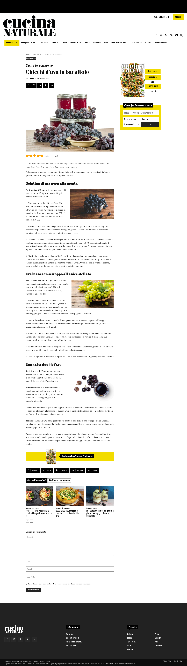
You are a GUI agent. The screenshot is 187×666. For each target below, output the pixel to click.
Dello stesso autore (59, 480)
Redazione (30, 78)
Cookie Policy (178, 661)
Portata (145, 119)
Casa (106, 42)
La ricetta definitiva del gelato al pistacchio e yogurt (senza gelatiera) (100, 513)
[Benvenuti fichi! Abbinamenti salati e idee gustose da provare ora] (39, 496)
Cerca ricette (136, 42)
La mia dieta (43, 42)
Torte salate (131, 642)
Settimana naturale (119, 42)
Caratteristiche (130, 119)
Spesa (54, 42)
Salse (129, 645)
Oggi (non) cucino (28, 42)
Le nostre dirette (162, 42)
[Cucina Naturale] (29, 37)
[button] (181, 35)
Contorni (158, 638)
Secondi (130, 638)
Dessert (130, 649)
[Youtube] (176, 35)
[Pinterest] (166, 35)
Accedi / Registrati (161, 17)
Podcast (148, 42)
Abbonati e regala (72, 638)
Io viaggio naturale (93, 42)
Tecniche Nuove (71, 645)
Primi (157, 634)
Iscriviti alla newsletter (74, 642)
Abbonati (178, 17)
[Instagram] (161, 35)
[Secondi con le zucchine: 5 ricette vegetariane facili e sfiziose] (70, 496)
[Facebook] (155, 35)
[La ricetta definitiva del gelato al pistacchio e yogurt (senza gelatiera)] (100, 496)
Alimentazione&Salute (71, 42)
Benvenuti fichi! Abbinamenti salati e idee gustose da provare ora (39, 513)
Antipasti (130, 634)
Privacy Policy (167, 661)
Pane (157, 642)
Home (28, 54)
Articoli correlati (36, 480)
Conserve (158, 645)
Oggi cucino (11, 42)
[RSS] (171, 35)
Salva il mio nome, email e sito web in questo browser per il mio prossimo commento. (59, 584)
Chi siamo (69, 634)
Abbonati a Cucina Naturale (77, 456)
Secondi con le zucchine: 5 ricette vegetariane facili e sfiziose (67, 513)
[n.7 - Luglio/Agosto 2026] (51, 456)
